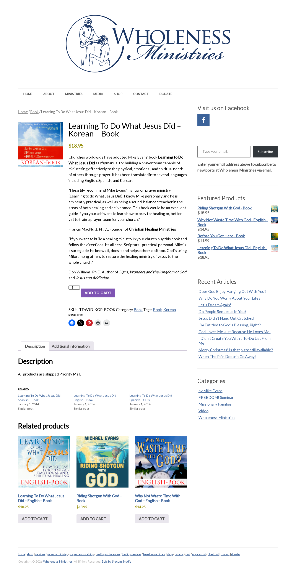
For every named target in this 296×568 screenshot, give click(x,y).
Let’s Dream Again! (214, 304)
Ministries (74, 94)
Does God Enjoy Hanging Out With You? (232, 291)
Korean (169, 309)
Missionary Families (215, 404)
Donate (165, 94)
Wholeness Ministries (216, 417)
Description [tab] (35, 346)
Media (98, 94)
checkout (213, 554)
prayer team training (82, 554)
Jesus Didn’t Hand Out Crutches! (226, 318)
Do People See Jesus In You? (222, 311)
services (40, 554)
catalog (179, 554)
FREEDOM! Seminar (216, 397)
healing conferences (108, 554)
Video (203, 410)
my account (199, 554)
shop (170, 554)
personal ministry (57, 554)
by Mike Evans (210, 390)
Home (28, 94)
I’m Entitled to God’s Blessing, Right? (229, 325)
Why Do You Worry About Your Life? (229, 298)
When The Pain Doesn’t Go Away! (227, 356)
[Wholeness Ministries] (148, 67)
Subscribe (265, 151)
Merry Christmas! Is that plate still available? (235, 349)
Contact (141, 94)
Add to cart (98, 293)
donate (235, 554)
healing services (131, 554)
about (30, 554)
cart (187, 554)
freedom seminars (154, 554)
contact (225, 554)
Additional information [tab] (71, 346)
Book (34, 112)
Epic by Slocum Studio (116, 561)
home (21, 554)
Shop (118, 94)
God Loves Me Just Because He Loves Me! (234, 331)
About (48, 94)
